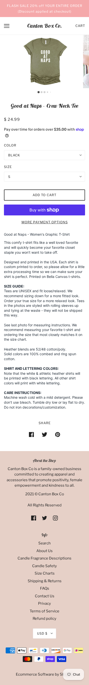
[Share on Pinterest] (57, 434)
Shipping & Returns (45, 581)
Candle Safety (44, 566)
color (10, 145)
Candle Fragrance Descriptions (44, 558)
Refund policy (44, 618)
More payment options (45, 222)
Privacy (44, 603)
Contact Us (44, 596)
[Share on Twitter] (44, 434)
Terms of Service (44, 611)
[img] (33, 518)
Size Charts (45, 573)
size (8, 167)
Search (44, 543)
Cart (80, 26)
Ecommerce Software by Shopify (44, 674)
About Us (44, 551)
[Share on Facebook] (31, 434)
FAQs (44, 588)
